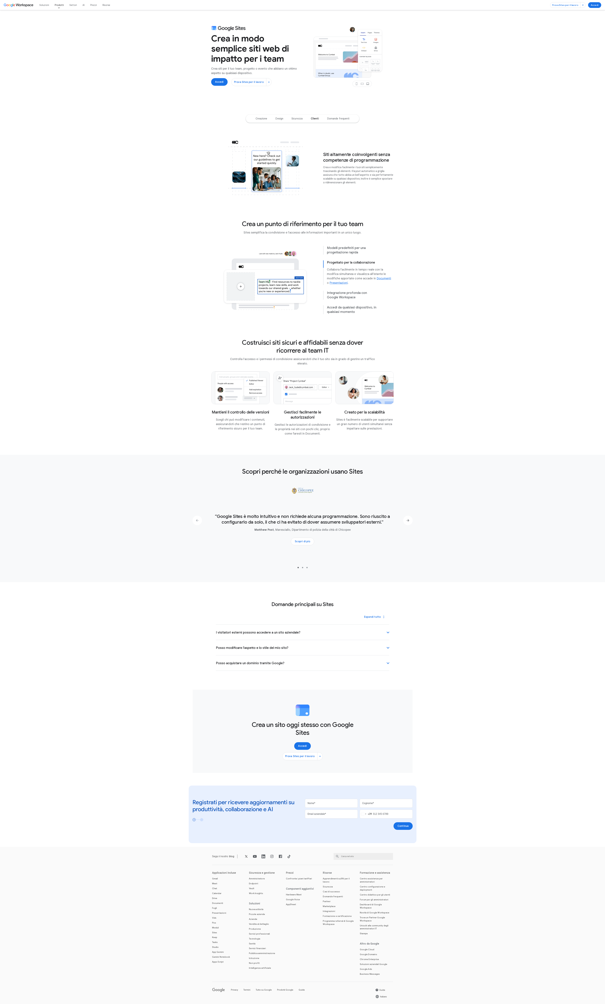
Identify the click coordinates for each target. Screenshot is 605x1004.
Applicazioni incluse (224, 872)
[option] (261, 118)
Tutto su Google (264, 989)
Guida (302, 989)
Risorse (106, 5)
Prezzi (93, 5)
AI (83, 5)
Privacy (234, 989)
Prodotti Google (285, 989)
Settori (73, 5)
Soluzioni (44, 5)
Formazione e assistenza (375, 872)
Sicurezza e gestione (262, 872)
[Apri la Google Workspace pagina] (19, 5)
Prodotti (59, 5)
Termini (246, 989)
